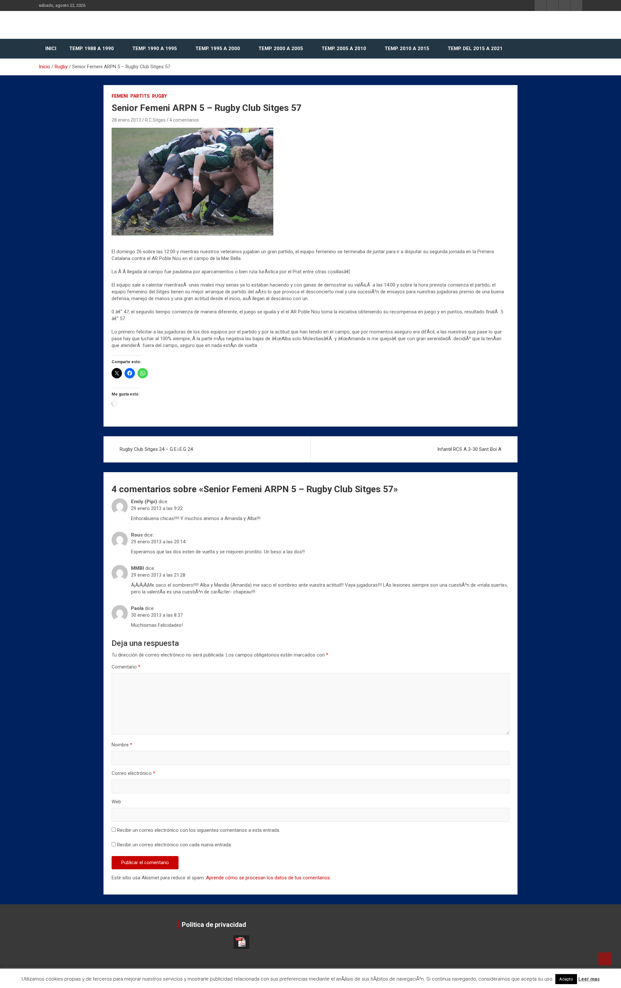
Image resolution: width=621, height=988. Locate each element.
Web (116, 802)
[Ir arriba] (604, 958)
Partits (140, 96)
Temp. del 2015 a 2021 (475, 48)
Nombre (122, 745)
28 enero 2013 (126, 120)
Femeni (120, 96)
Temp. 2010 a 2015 (407, 48)
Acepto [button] (566, 979)
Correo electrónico (133, 773)
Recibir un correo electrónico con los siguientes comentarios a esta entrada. (198, 830)
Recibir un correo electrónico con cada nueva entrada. (174, 845)
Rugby (159, 96)
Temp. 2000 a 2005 (280, 48)
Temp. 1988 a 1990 (91, 48)
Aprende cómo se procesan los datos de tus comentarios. (268, 878)
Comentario (126, 667)
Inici (50, 48)
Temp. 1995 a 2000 (217, 48)
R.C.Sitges (155, 120)
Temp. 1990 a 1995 (154, 48)
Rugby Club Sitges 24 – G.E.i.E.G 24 (156, 449)
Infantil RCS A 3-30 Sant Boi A (469, 449)
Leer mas (589, 979)
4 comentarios (184, 120)
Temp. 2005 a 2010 (343, 48)
